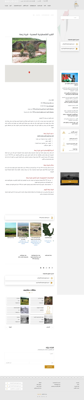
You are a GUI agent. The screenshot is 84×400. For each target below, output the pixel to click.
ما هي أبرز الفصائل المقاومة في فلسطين (71, 84)
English (45, 1)
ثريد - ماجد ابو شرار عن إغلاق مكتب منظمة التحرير (70, 123)
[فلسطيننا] (76, 4)
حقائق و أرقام (39, 384)
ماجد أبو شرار (75, 108)
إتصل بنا (6, 5)
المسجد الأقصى (25, 5)
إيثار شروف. (39, 394)
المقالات (40, 382)
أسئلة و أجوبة (39, 386)
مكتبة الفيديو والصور (37, 388)
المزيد (10, 5)
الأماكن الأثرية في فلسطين (55, 386)
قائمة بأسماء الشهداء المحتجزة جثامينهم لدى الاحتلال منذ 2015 (71, 101)
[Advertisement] (29, 91)
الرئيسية (49, 5)
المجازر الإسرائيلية (33, 5)
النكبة (45, 5)
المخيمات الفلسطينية (17, 5)
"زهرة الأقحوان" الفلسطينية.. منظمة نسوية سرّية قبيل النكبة (70, 115)
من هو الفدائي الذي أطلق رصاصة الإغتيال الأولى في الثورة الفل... (71, 93)
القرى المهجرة (40, 5)
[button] (29, 72)
